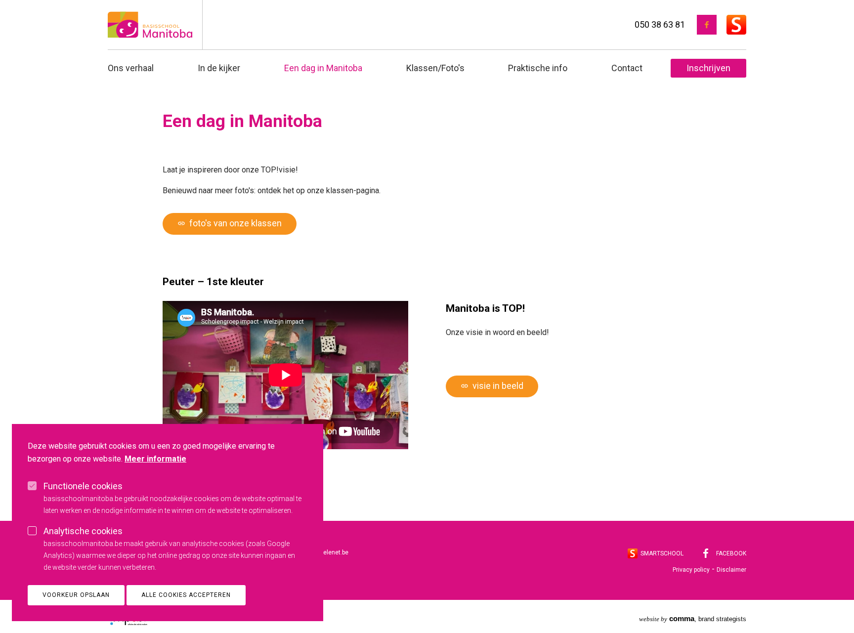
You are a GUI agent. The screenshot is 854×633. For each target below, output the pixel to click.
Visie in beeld (492, 385)
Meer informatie (155, 459)
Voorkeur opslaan (76, 594)
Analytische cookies (83, 531)
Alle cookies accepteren (186, 594)
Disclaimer (731, 569)
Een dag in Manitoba (323, 68)
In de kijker (219, 68)
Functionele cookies (83, 486)
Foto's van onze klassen (229, 223)
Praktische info (537, 68)
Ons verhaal (131, 68)
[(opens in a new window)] (707, 25)
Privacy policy (691, 569)
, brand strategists (692, 618)
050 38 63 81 (660, 24)
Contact (626, 68)
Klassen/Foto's (435, 68)
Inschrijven (708, 68)
